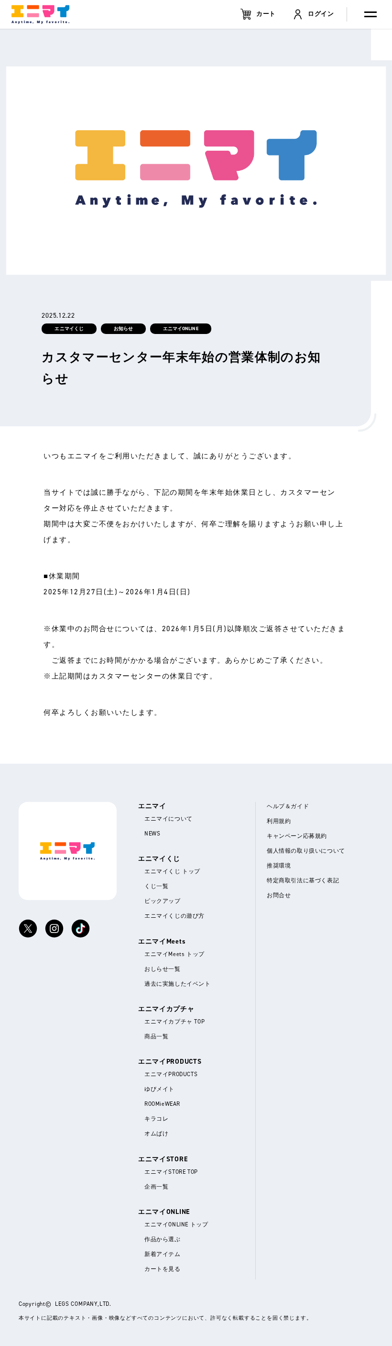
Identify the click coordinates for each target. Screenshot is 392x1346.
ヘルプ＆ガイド (288, 806)
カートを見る (162, 1268)
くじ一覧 (156, 886)
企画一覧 (156, 1186)
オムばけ (156, 1133)
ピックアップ (162, 900)
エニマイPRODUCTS (170, 1074)
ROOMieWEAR (162, 1103)
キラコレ (156, 1118)
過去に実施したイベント (177, 983)
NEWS (152, 833)
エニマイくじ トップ (172, 871)
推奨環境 (279, 865)
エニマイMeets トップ (174, 953)
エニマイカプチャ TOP (174, 1021)
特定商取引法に (303, 880)
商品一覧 (156, 1036)
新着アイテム (162, 1253)
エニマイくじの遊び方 (174, 915)
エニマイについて (168, 818)
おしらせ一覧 (162, 968)
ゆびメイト (159, 1088)
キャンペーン (297, 835)
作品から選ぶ (162, 1239)
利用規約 (279, 820)
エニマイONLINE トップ (176, 1224)
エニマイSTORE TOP (171, 1171)
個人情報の (306, 850)
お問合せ (279, 895)
